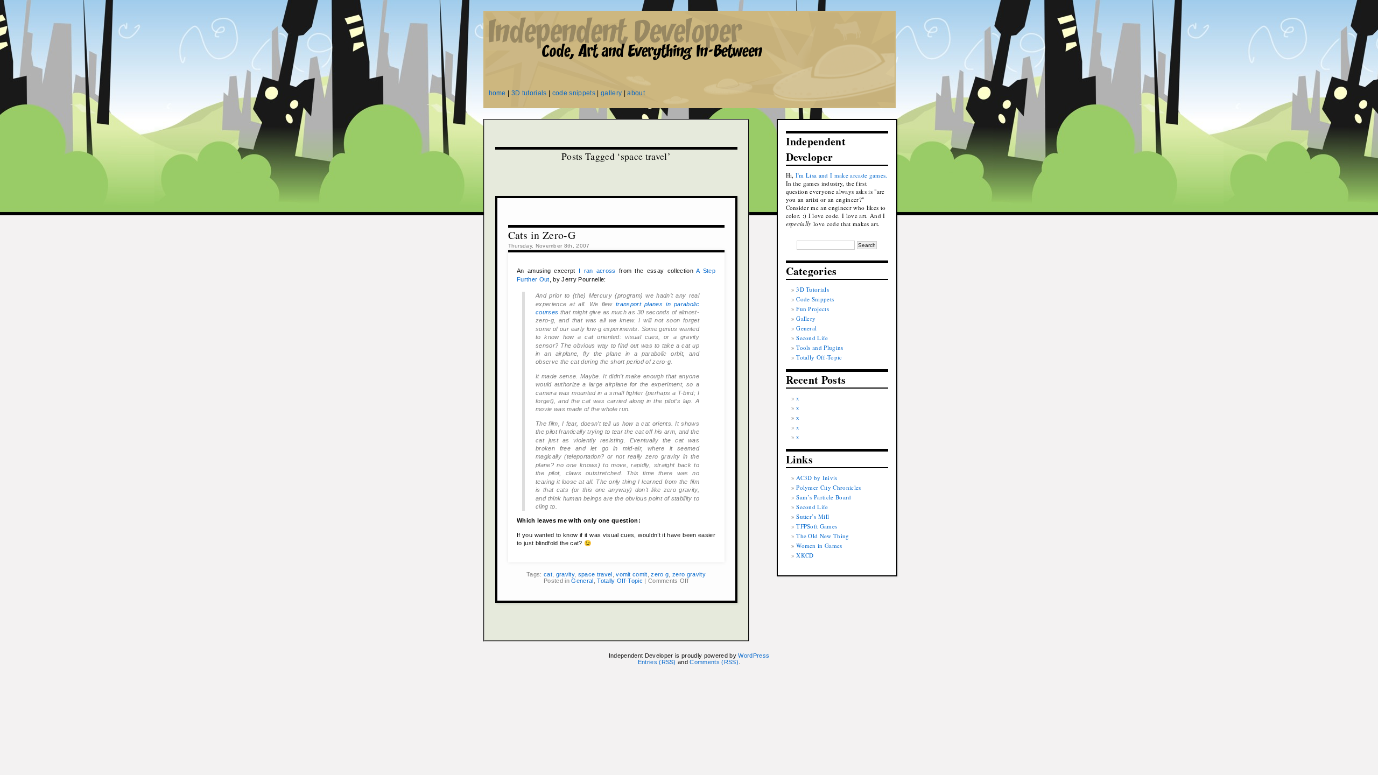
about (636, 93)
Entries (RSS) (657, 662)
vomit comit (632, 574)
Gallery (805, 318)
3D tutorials (529, 93)
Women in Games (819, 545)
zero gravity (689, 574)
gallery (611, 93)
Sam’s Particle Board (824, 497)
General (582, 580)
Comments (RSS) (714, 662)
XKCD (804, 555)
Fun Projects (812, 309)
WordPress (753, 655)
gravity (565, 574)
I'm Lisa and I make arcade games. (842, 175)
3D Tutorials (812, 289)
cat (548, 574)
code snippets (573, 93)
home (497, 93)
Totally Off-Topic (620, 580)
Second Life (812, 338)
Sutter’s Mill (812, 516)
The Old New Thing (822, 536)
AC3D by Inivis (817, 478)
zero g (660, 574)
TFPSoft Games (816, 526)
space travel (595, 574)
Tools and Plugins (819, 347)
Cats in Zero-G (542, 235)
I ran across (597, 270)
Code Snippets (815, 299)
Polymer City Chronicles (828, 487)
